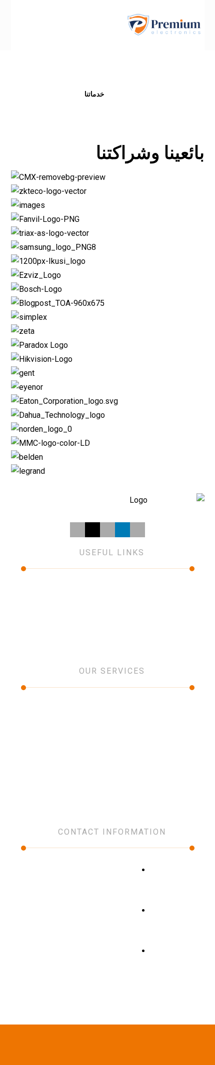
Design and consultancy (155, 751)
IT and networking (165, 709)
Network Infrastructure (157, 779)
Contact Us (164, 618)
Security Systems (165, 737)
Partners (82, 604)
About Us (167, 590)
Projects (169, 604)
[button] (23, 25)
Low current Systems (159, 723)
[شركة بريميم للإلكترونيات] (163, 25)
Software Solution (164, 765)
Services (82, 590)
